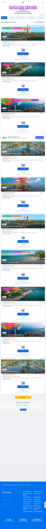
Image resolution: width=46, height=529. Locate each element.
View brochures (37, 505)
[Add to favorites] (40, 42)
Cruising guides (37, 497)
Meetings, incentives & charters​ (27, 509)
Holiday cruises (37, 493)
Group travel (36, 503)
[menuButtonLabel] (3, 2)
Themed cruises (26, 503)
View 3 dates (23, 89)
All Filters (4, 17)
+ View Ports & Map (6, 46)
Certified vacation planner (37, 509)
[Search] (5, 2)
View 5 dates (23, 241)
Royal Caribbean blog (38, 511)
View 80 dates (23, 53)
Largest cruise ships (27, 499)
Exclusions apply (42, 14)
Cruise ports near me (27, 501)
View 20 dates (23, 205)
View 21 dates (23, 168)
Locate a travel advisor (28, 511)
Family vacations (37, 499)
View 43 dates (23, 314)
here (29, 485)
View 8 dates (23, 278)
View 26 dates (23, 126)
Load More (23, 397)
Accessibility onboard (27, 505)
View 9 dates (23, 350)
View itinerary (23, 56)
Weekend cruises (37, 491)
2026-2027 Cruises (27, 497)
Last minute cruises (27, 491)
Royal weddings (37, 501)
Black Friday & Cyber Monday (27, 494)
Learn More (39, 137)
